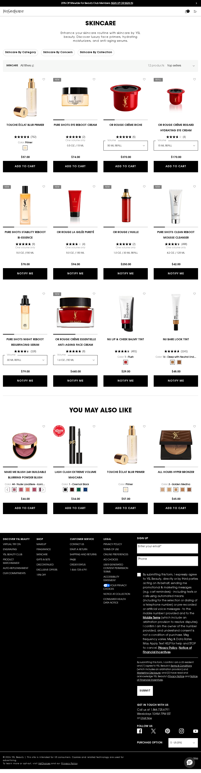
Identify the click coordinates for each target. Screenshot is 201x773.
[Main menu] (196, 11)
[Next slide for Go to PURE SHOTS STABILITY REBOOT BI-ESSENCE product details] (45, 205)
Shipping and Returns (83, 554)
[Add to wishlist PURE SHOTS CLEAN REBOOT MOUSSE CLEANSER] (194, 187)
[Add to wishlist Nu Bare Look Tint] (194, 294)
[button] (189, 762)
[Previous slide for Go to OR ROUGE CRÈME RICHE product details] (105, 98)
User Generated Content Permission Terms (115, 568)
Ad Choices (110, 560)
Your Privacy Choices (115, 587)
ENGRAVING (10, 549)
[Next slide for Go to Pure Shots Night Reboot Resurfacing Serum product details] (45, 312)
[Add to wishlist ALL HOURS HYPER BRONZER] (194, 426)
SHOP (40, 539)
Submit (145, 691)
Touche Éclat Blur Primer (25, 125)
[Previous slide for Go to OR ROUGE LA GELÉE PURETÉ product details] (55, 205)
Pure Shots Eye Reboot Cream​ (75, 125)
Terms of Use (111, 549)
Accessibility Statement (111, 579)
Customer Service (82, 539)
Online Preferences (115, 554)
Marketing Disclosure (149, 673)
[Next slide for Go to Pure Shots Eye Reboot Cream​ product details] (96, 98)
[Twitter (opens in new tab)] (153, 731)
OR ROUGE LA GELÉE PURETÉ (75, 232)
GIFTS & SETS (43, 560)
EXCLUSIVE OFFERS (47, 570)
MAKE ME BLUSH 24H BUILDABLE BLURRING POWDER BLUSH (25, 475)
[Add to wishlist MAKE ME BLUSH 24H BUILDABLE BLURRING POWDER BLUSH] (44, 426)
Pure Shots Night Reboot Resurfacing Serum (25, 342)
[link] (186, 11)
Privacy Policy (112, 544)
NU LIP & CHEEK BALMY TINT (125, 339)
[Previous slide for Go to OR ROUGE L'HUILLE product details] (105, 205)
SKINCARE (42, 554)
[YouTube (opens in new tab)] (195, 731)
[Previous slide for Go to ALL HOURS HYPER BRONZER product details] (156, 445)
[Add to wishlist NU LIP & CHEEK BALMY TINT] (144, 294)
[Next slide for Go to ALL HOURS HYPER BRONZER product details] (196, 445)
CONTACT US (77, 544)
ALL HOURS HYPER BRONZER (176, 472)
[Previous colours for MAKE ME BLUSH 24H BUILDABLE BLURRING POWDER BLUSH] (7, 489)
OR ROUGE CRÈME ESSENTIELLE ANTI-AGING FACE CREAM (75, 342)
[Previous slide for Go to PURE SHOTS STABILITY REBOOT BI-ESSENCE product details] (5, 205)
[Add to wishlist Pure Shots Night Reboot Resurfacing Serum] (44, 294)
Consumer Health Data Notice (114, 601)
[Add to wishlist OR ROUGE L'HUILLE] (144, 187)
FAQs (73, 560)
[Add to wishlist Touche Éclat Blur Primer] (44, 79)
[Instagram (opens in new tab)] (181, 731)
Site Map (193, 758)
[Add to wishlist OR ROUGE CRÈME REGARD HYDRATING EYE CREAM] (194, 79)
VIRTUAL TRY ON (12, 544)
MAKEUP (41, 544)
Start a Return (78, 549)
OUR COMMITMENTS (14, 573)
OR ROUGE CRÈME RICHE (125, 125)
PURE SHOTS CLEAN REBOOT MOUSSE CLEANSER (176, 235)
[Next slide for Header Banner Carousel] (196, 3)
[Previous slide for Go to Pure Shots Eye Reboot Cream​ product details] (55, 98)
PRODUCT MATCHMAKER (11, 561)
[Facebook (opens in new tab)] (139, 731)
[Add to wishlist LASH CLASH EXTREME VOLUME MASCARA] (94, 426)
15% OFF (41, 575)
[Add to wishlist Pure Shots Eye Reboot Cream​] (94, 79)
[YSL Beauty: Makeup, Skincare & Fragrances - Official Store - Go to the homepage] (13, 11)
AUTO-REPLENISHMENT (15, 568)
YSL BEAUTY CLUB (12, 554)
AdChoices (44, 764)
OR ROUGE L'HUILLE (126, 232)
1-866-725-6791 (78, 570)
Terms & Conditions (181, 666)
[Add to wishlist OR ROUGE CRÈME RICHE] (144, 79)
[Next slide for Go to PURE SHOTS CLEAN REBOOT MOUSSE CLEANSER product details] (196, 205)
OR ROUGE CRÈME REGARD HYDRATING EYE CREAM (176, 128)
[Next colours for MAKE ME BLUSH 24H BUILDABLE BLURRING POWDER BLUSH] (43, 489)
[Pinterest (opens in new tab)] (167, 731)
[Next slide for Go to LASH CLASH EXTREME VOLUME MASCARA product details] (96, 445)
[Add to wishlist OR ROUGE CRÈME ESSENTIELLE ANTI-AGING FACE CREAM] (94, 294)
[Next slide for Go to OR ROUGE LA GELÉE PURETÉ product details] (96, 205)
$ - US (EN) (176, 743)
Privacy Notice (176, 676)
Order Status (78, 565)
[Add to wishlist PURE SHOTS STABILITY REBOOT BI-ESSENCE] (44, 187)
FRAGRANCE (44, 549)
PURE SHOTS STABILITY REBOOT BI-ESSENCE (25, 235)
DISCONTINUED (45, 565)
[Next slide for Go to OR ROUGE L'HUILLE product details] (146, 205)
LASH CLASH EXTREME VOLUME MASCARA (75, 475)
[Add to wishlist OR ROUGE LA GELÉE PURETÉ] (94, 187)
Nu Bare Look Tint (176, 339)
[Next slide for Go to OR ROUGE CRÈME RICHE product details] (146, 98)
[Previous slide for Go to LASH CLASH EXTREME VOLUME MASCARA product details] (55, 445)
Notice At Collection (116, 594)
